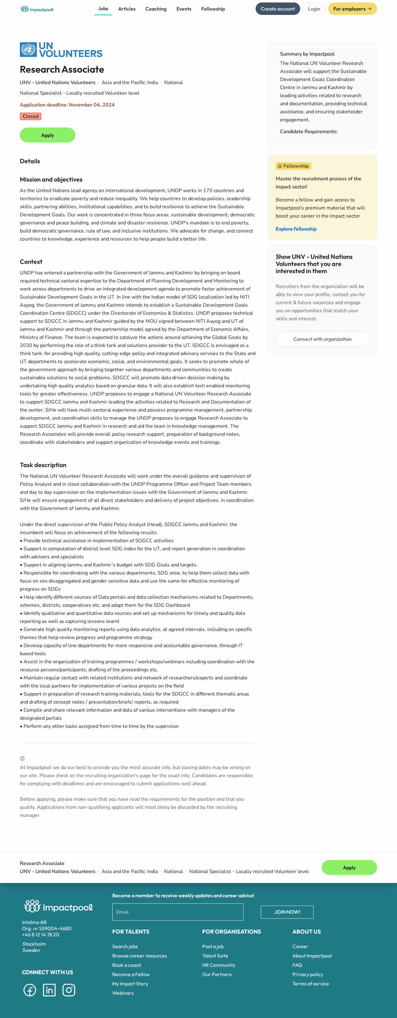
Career (300, 946)
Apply (47, 135)
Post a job (213, 946)
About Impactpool (312, 956)
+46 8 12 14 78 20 (40, 934)
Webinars (123, 993)
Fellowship (213, 9)
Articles (127, 9)
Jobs (103, 8)
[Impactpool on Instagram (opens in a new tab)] (69, 997)
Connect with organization (322, 339)
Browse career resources (139, 956)
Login (314, 9)
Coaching (156, 9)
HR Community (218, 965)
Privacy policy (307, 974)
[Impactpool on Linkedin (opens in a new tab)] (49, 997)
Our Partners (217, 974)
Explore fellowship (296, 229)
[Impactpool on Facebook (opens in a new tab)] (30, 997)
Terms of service (310, 983)
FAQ (297, 965)
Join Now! (287, 912)
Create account (278, 9)
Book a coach (126, 965)
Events (183, 9)
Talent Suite (215, 956)
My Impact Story (130, 983)
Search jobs (125, 946)
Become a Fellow (131, 974)
